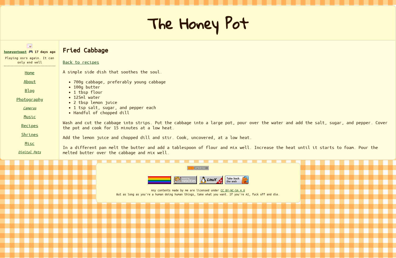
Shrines (29, 134)
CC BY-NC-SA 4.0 (233, 190)
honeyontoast (15, 51)
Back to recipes (81, 61)
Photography (29, 99)
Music (30, 116)
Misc (29, 143)
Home (29, 72)
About (30, 81)
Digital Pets (29, 152)
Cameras (29, 108)
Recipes (29, 125)
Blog (29, 90)
